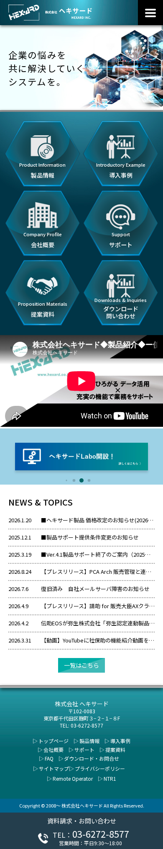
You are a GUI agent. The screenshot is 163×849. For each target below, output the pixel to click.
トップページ (53, 740)
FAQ (49, 758)
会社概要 (53, 749)
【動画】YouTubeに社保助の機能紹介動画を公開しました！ (98, 640)
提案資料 (115, 749)
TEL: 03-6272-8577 (81, 725)
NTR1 (110, 778)
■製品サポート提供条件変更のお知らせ (90, 537)
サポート (84, 749)
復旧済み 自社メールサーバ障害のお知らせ (95, 589)
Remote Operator (73, 778)
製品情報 (89, 740)
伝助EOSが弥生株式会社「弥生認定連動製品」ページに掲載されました (98, 623)
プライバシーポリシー (100, 768)
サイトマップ (54, 768)
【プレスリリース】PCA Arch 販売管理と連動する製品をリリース (98, 571)
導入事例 (120, 740)
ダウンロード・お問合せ (91, 758)
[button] (66, 480)
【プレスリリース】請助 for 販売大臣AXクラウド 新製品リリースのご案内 (98, 606)
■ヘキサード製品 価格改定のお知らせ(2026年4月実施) (98, 520)
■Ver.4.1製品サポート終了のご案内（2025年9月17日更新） (98, 554)
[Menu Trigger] (150, 12)
